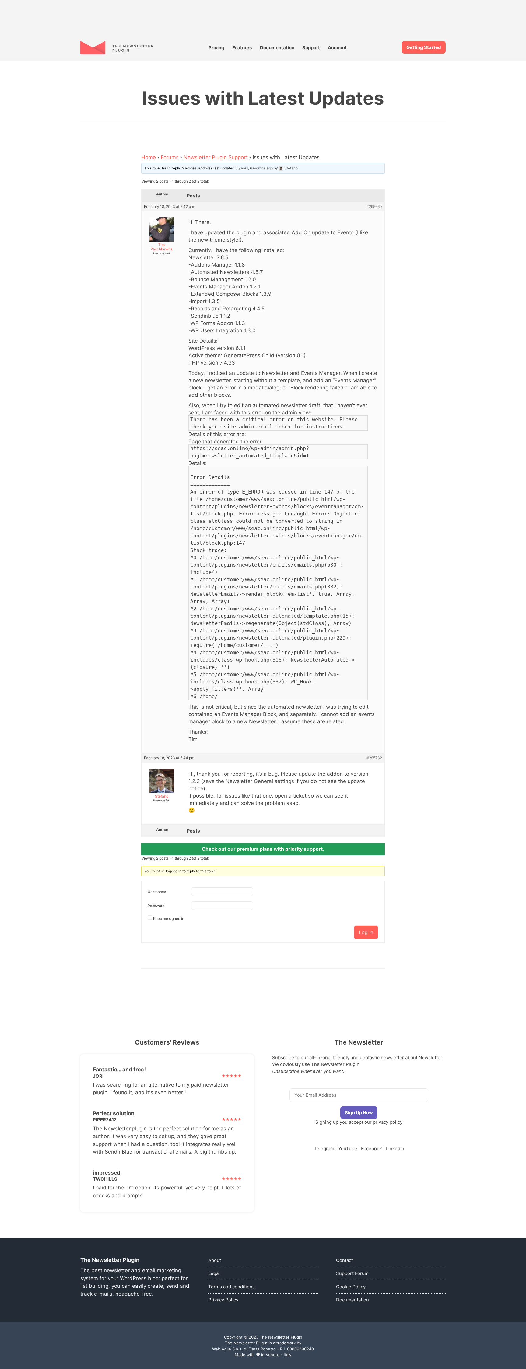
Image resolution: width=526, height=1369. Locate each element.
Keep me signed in (168, 918)
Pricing (216, 48)
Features (242, 48)
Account (337, 48)
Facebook (371, 1148)
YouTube (347, 1148)
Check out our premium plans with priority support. (263, 849)
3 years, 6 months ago (254, 168)
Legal (214, 1273)
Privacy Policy (223, 1300)
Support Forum (352, 1273)
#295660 (374, 206)
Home (148, 157)
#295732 (374, 758)
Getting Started (423, 47)
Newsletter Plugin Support (216, 157)
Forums (170, 157)
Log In (366, 932)
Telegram (324, 1148)
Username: (157, 891)
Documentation (277, 48)
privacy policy (387, 1122)
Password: (156, 905)
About (214, 1260)
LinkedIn (395, 1148)
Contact (344, 1260)
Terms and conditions (231, 1287)
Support (311, 48)
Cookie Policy (351, 1287)
